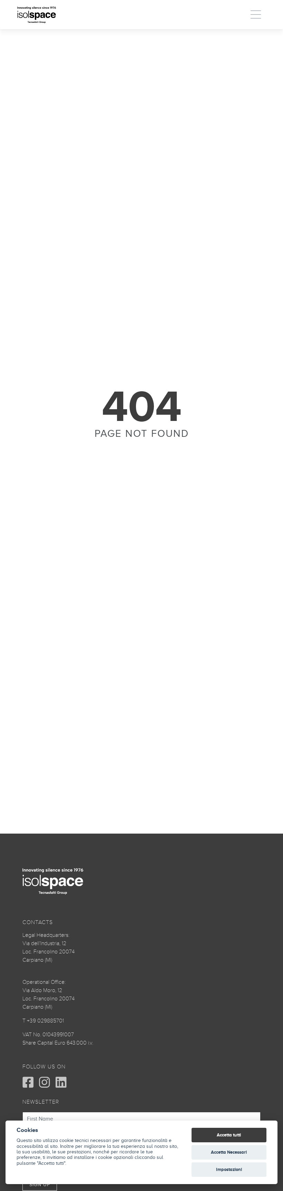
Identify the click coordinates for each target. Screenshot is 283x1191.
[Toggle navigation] (256, 14)
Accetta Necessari (229, 1152)
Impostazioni (229, 1169)
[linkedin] (61, 1082)
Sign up (39, 1184)
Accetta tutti (229, 1134)
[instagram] (44, 1082)
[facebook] (27, 1082)
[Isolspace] (36, 14)
